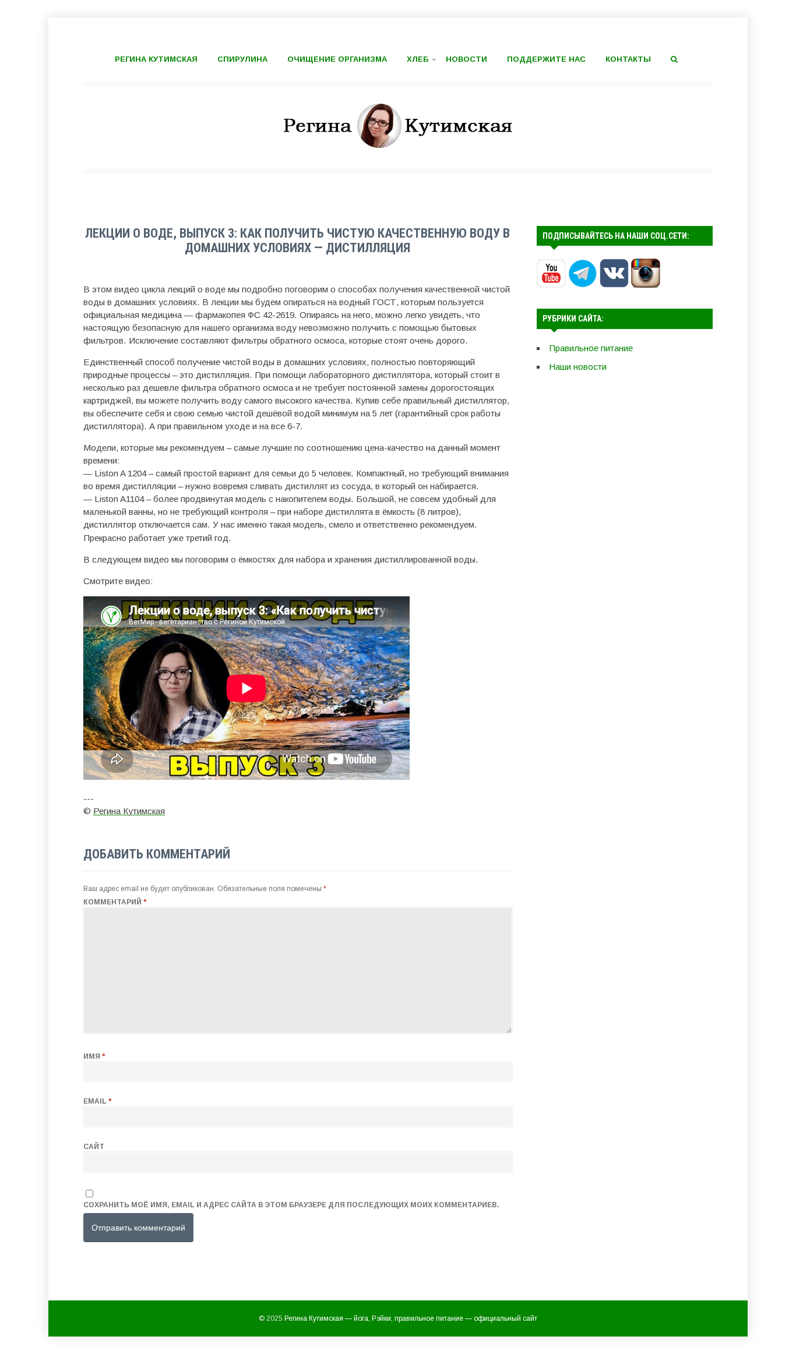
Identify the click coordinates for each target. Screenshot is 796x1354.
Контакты (628, 59)
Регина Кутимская (156, 59)
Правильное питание (591, 348)
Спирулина (242, 59)
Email (97, 1101)
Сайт (93, 1147)
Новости (466, 59)
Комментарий (114, 902)
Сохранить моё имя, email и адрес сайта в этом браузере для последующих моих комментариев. (291, 1205)
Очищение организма (337, 59)
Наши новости (578, 367)
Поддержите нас (546, 59)
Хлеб (418, 59)
